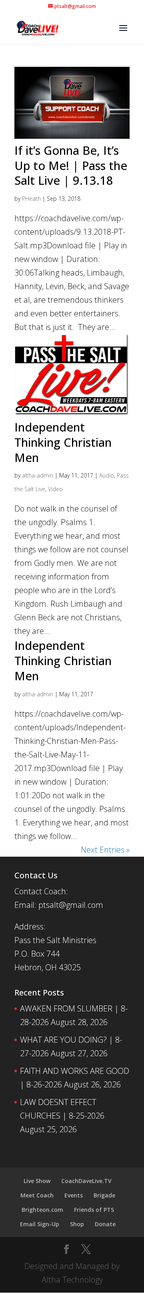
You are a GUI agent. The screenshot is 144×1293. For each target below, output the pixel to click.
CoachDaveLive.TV (86, 1181)
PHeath (31, 198)
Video (55, 489)
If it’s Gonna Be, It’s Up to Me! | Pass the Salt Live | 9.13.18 (70, 165)
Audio (106, 475)
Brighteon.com (42, 1209)
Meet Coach (37, 1195)
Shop (77, 1224)
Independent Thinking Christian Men (63, 442)
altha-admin (37, 475)
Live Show (37, 1181)
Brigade (104, 1195)
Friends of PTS (94, 1209)
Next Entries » (105, 849)
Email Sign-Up (39, 1224)
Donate (105, 1224)
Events (73, 1195)
